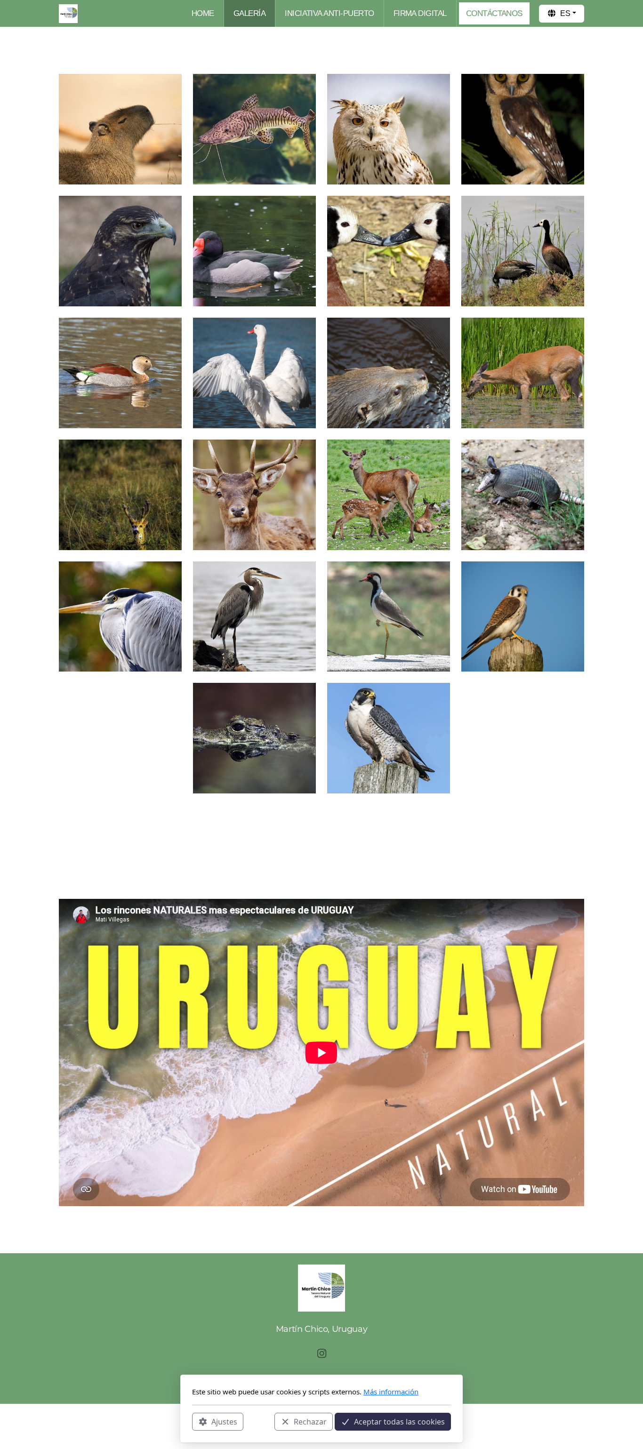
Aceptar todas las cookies (399, 1421)
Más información (390, 1391)
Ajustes (224, 1421)
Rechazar (310, 1421)
